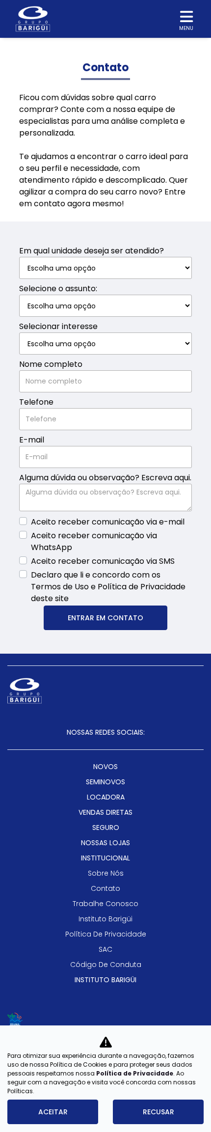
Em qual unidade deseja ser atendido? (91, 250)
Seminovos (105, 782)
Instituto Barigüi (105, 919)
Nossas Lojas (105, 843)
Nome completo (50, 364)
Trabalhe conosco (105, 904)
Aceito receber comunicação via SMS (103, 561)
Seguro (105, 827)
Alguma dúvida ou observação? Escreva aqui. (105, 477)
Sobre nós (106, 873)
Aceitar (53, 1112)
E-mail (31, 439)
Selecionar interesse (58, 326)
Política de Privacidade (134, 1073)
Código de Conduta (105, 964)
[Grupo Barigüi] (33, 19)
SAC (105, 949)
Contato (105, 888)
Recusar (158, 1112)
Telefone (36, 402)
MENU (186, 28)
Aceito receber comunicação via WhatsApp (94, 541)
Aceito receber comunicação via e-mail (108, 521)
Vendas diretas (105, 812)
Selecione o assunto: (58, 288)
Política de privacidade (105, 934)
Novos (105, 767)
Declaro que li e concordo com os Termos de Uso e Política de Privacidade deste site (108, 586)
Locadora (106, 797)
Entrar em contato (105, 618)
